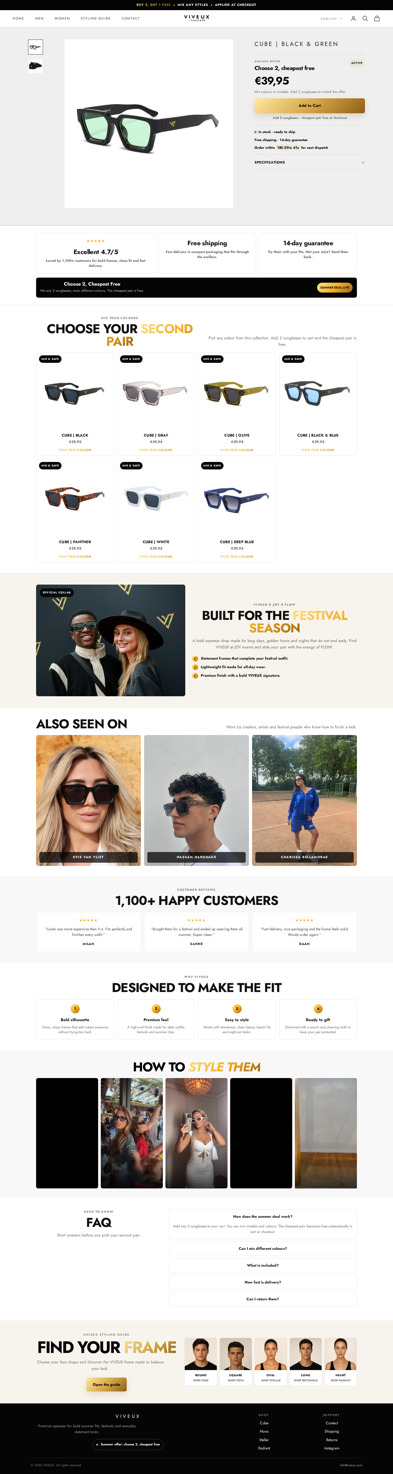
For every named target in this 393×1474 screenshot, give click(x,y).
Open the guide (106, 1384)
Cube (264, 1423)
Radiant (264, 1448)
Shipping (332, 1431)
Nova (264, 1431)
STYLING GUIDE (96, 18)
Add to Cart (310, 105)
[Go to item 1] (35, 47)
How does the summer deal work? (262, 1216)
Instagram (332, 1448)
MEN (39, 18)
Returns (332, 1439)
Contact (131, 18)
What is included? (263, 1265)
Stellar (264, 1439)
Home (19, 18)
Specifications (270, 162)
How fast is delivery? (263, 1282)
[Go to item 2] (35, 66)
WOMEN (62, 18)
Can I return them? (262, 1299)
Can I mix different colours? (263, 1248)
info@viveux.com (351, 1465)
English (329, 19)
